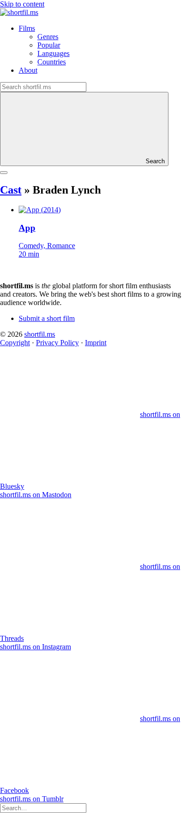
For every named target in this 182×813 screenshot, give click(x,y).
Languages (53, 53)
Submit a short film (47, 318)
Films (27, 28)
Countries (51, 62)
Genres (47, 37)
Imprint (95, 343)
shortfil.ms (39, 334)
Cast (10, 190)
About (28, 70)
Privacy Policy (57, 343)
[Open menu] (3, 172)
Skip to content (22, 4)
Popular (48, 45)
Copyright (15, 343)
